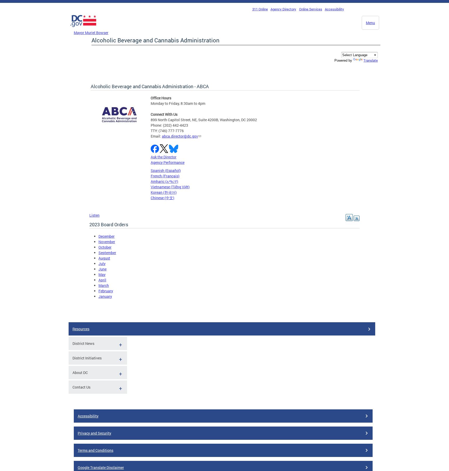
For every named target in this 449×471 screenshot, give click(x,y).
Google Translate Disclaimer (101, 467)
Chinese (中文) (162, 197)
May (101, 274)
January (105, 296)
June (102, 269)
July (101, 263)
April (102, 280)
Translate (371, 60)
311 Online (260, 9)
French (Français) (165, 175)
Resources (80, 328)
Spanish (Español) (166, 170)
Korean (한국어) (164, 192)
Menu (370, 22)
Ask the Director (163, 156)
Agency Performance (167, 162)
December (106, 236)
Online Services (310, 9)
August (104, 258)
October (104, 247)
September (107, 252)
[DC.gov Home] (83, 28)
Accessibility (334, 9)
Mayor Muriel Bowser (91, 32)
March (103, 285)
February (105, 290)
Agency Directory (283, 9)
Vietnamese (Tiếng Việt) (170, 186)
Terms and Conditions (95, 450)
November (106, 241)
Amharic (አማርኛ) (164, 181)
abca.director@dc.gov (180, 136)
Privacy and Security (94, 433)
